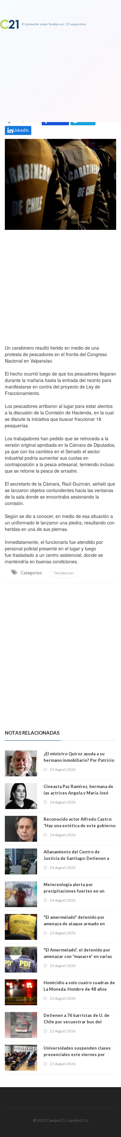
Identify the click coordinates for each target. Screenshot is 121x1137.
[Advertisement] (60, 285)
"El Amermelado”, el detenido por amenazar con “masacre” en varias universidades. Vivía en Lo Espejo (78, 956)
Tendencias (64, 572)
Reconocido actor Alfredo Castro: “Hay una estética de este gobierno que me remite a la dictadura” (80, 825)
